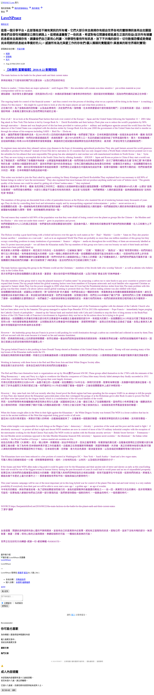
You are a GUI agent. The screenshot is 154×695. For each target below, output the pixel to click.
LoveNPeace (11, 18)
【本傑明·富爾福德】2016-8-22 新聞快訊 (31, 69)
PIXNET (59, 661)
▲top (3, 587)
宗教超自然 (21, 579)
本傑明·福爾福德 (23, 582)
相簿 (8, 54)
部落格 (9, 57)
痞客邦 (20, 573)
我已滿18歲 (6, 690)
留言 (26, 573)
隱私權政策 (90, 661)
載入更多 (5, 591)
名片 (8, 60)
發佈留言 (5, 606)
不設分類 (21, 49)
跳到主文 (5, 24)
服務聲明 (100, 661)
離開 (13, 690)
